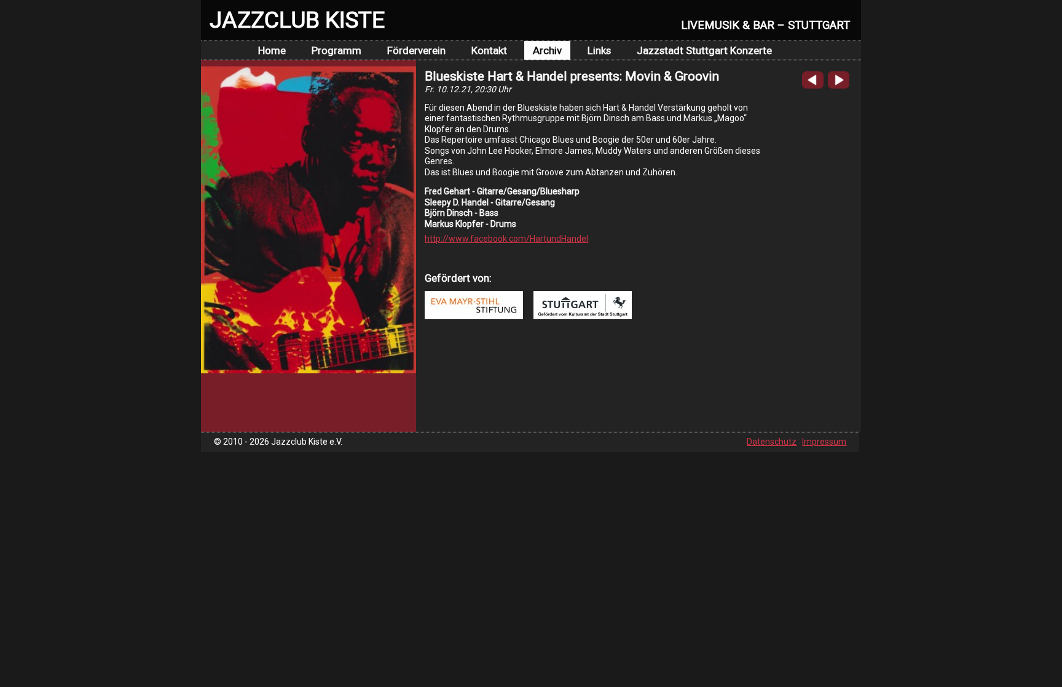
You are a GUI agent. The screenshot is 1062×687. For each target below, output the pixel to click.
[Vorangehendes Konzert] (813, 85)
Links (599, 50)
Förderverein (416, 50)
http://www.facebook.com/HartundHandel (506, 239)
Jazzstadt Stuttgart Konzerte (704, 50)
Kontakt (489, 50)
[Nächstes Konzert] (838, 85)
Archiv (547, 50)
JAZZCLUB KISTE (297, 19)
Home (272, 50)
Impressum (824, 442)
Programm (336, 50)
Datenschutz (771, 442)
